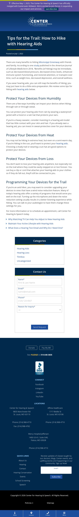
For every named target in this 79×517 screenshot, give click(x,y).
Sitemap (50, 503)
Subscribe (56, 477)
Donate (31, 348)
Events (22, 476)
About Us (23, 460)
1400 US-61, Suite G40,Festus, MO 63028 (38, 438)
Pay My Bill (46, 348)
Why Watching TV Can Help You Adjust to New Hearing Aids (36, 219)
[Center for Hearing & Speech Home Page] (39, 21)
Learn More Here (51, 9)
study (36, 65)
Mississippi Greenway (49, 62)
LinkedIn (39, 392)
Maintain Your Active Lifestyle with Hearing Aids (30, 223)
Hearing (22, 464)
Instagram (39, 388)
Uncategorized (24, 261)
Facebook (39, 384)
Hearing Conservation (23, 472)
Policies (28, 503)
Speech (23, 484)
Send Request (39, 327)
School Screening (22, 480)
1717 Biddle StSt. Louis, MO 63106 (55, 413)
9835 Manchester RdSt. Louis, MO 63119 (22, 413)
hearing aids (23, 89)
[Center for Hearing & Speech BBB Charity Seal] (39, 368)
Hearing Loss (23, 252)
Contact (22, 468)
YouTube (39, 396)
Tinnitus (21, 256)
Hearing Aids (23, 248)
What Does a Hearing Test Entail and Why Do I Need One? (35, 227)
